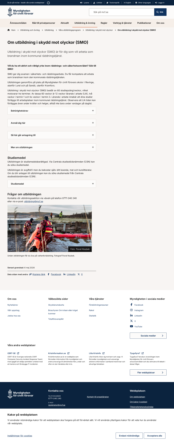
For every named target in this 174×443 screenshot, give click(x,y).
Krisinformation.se (57, 353)
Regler (104, 23)
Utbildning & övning (84, 23)
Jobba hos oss (13, 316)
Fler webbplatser (146, 372)
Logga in (161, 3)
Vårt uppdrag (13, 310)
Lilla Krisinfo (95, 353)
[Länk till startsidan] (20, 11)
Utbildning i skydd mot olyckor (99, 30)
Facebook (56, 274)
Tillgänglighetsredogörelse (141, 407)
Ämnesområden (18, 23)
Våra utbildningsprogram (70, 30)
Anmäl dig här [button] (18, 123)
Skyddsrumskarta (56, 305)
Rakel (91, 310)
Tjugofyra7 (135, 353)
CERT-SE (11, 353)
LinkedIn (71, 274)
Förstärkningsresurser (98, 305)
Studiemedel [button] (17, 183)
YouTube (138, 326)
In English (127, 3)
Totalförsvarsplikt (56, 319)
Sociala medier (154, 336)
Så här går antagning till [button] (23, 135)
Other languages (144, 3)
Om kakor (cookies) (138, 402)
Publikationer (144, 23)
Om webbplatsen (137, 397)
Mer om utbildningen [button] (21, 147)
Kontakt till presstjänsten (98, 397)
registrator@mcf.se (56, 405)
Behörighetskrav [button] (19, 110)
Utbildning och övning (30, 30)
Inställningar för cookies (19, 435)
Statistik (92, 316)
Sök (161, 12)
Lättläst (99, 3)
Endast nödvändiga (129, 435)
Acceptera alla (154, 435)
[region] (87, 426)
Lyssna (86, 3)
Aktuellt (65, 23)
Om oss (160, 23)
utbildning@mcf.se (33, 201)
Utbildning (49, 30)
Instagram (138, 310)
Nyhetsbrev (12, 305)
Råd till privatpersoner (43, 23)
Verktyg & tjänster (122, 23)
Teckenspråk (114, 3)
